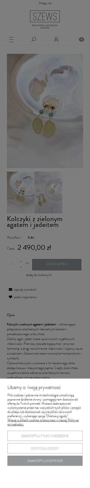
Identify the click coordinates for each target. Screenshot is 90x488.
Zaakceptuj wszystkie (45, 461)
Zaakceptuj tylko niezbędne (45, 436)
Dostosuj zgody (45, 448)
